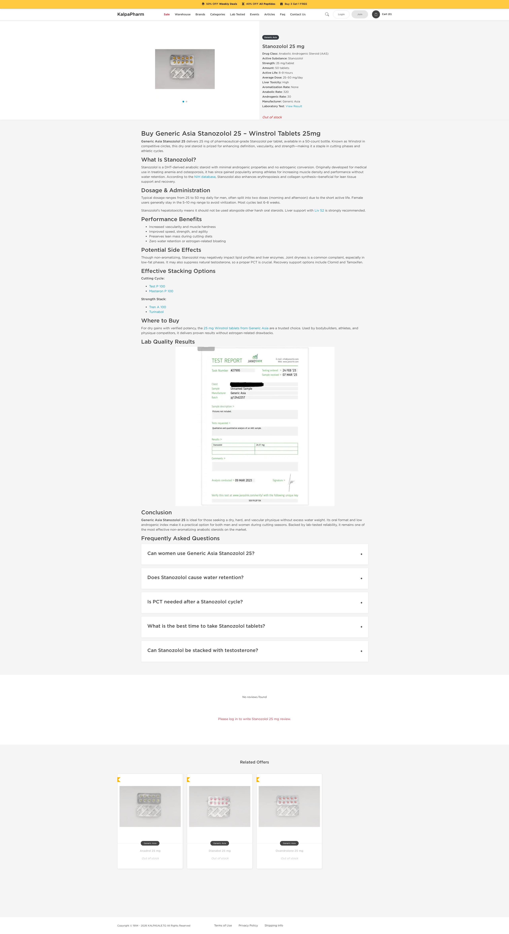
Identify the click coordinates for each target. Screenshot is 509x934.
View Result (294, 106)
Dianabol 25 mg (220, 851)
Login (341, 14)
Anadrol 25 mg (150, 851)
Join (359, 14)
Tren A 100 (157, 307)
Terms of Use (223, 925)
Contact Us (298, 14)
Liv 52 (319, 210)
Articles (269, 14)
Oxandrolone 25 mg (289, 851)
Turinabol (156, 312)
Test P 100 (157, 286)
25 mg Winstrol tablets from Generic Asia (236, 328)
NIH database (205, 177)
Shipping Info (274, 925)
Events (254, 14)
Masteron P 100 (161, 291)
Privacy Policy (248, 925)
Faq (282, 14)
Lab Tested (237, 14)
